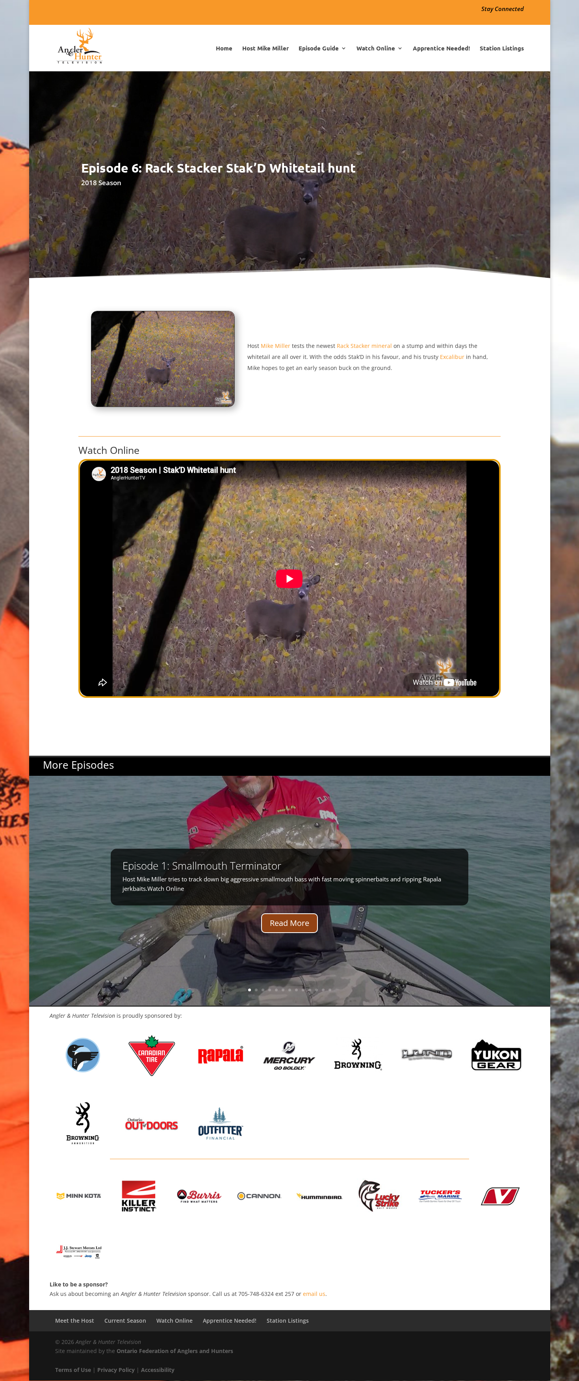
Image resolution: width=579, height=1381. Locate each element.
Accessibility (157, 1370)
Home (224, 48)
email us (314, 1293)
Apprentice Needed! (441, 48)
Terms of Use (73, 1370)
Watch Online (375, 48)
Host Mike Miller (265, 48)
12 (323, 990)
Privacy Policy (116, 1370)
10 (309, 990)
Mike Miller (275, 345)
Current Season (125, 1320)
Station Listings (502, 48)
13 (329, 990)
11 (316, 990)
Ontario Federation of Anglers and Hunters (175, 1351)
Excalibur (452, 357)
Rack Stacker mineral (364, 345)
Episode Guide (319, 48)
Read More (289, 923)
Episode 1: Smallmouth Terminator (201, 866)
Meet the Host (74, 1320)
